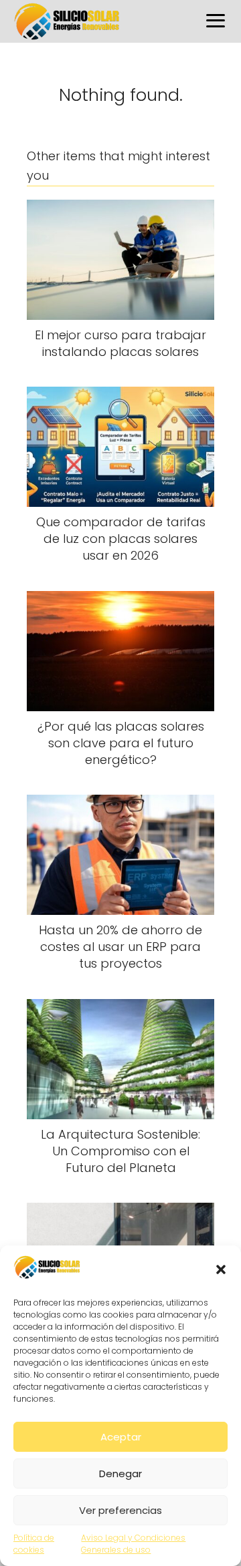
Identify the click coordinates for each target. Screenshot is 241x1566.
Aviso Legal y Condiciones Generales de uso (133, 1543)
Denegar (120, 1473)
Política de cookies (33, 1543)
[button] (221, 1269)
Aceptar (120, 1437)
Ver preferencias (120, 1510)
